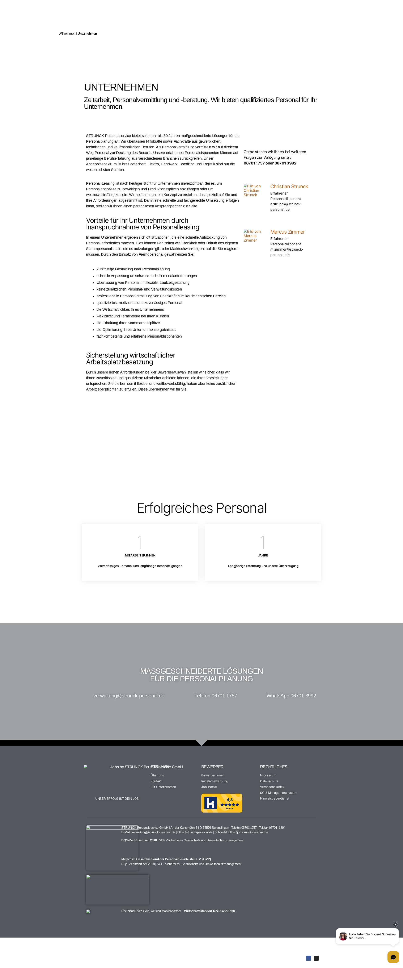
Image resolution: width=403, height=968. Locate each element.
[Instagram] (316, 958)
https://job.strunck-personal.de (248, 832)
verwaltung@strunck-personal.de (153, 832)
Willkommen (67, 33)
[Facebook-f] (308, 958)
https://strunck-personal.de (194, 832)
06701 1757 (249, 827)
